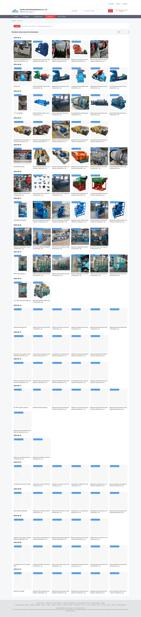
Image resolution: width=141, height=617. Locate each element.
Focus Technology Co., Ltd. (70, 608)
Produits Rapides (95, 603)
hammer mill (17, 86)
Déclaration (48, 603)
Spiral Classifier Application (20, 511)
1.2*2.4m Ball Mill (18, 113)
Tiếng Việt (114, 605)
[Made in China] (22, 3)
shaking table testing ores (20, 327)
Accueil (16, 16)
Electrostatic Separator (19, 273)
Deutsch (59, 605)
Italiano (70, 605)
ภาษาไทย (103, 605)
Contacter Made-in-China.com (83, 603)
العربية (87, 605)
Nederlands (93, 605)
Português (65, 605)
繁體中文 (38, 605)
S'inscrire (118, 4)
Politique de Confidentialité (69, 603)
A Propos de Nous (38, 16)
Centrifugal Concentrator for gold (22, 484)
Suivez (17, 26)
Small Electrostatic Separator (40, 407)
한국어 (83, 605)
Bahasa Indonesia (122, 605)
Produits (26, 16)
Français (48, 605)
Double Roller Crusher (19, 166)
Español (54, 605)
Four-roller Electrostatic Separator (22, 300)
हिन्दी (98, 605)
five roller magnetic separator (21, 407)
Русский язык (77, 605)
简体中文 (32, 605)
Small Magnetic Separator (20, 220)
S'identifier (111, 4)
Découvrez (50, 16)
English (27, 605)
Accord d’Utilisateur (57, 603)
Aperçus (103, 603)
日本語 (43, 605)
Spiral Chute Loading (19, 591)
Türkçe (108, 605)
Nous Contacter (62, 16)
